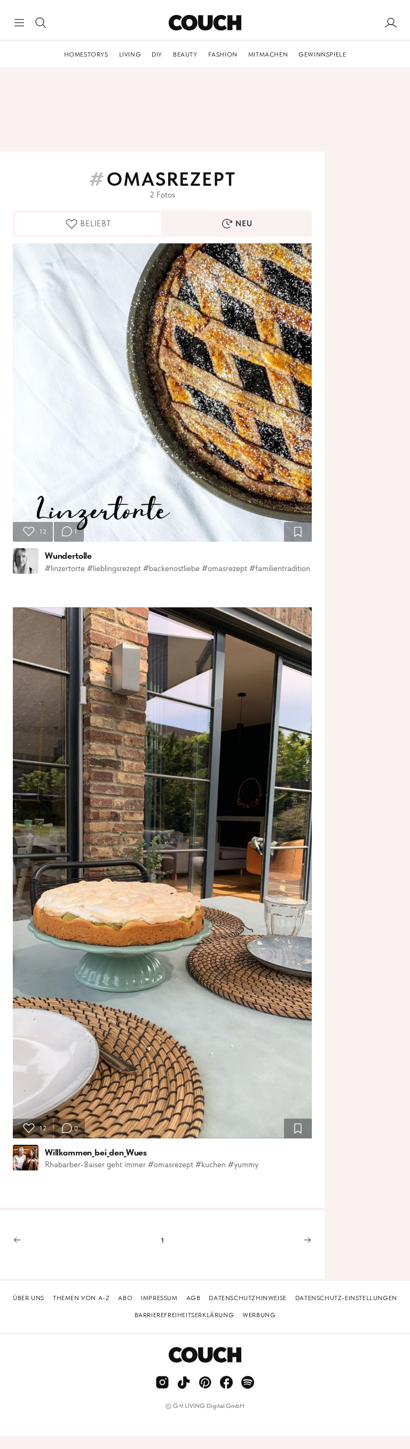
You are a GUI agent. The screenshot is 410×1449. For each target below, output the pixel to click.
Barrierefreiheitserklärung (184, 1315)
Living (130, 54)
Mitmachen (268, 54)
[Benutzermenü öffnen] (390, 23)
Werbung (258, 1315)
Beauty (185, 54)
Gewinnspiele (322, 54)
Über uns (28, 1298)
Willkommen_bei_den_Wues (96, 1152)
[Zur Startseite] (205, 23)
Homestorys (86, 54)
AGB (193, 1298)
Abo (125, 1298)
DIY (157, 54)
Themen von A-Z (81, 1298)
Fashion (223, 54)
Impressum (159, 1298)
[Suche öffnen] (40, 23)
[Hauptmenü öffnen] (19, 23)
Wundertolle (68, 555)
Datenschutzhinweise (247, 1298)
